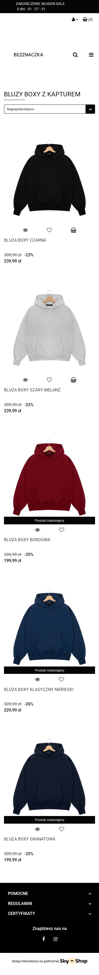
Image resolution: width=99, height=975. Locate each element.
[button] (88, 19)
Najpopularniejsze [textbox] (20, 109)
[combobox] (49, 109)
